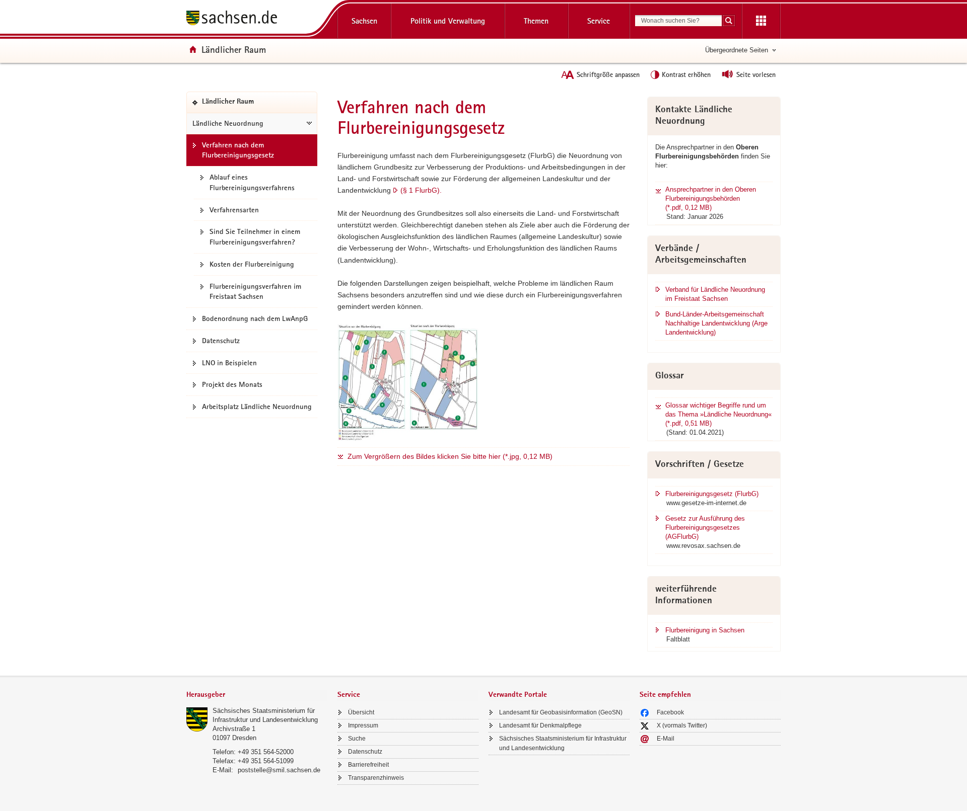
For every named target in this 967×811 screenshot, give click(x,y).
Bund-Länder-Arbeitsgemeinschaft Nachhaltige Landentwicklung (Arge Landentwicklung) (716, 323)
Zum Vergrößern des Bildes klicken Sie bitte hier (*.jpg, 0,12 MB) (450, 456)
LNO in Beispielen (229, 362)
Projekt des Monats (232, 384)
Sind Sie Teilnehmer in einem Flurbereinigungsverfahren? (255, 237)
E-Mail (665, 738)
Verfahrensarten (234, 209)
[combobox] (678, 21)
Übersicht (361, 712)
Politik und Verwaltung (447, 21)
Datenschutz (221, 340)
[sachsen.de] (256, 19)
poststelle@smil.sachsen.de (279, 770)
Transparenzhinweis (376, 777)
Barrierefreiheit (368, 764)
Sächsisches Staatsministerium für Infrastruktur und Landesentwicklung (563, 743)
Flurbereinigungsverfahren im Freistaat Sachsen (255, 291)
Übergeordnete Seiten (736, 50)
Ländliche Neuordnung (227, 123)
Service (598, 21)
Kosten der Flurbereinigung (252, 264)
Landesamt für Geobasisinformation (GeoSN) (561, 712)
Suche (357, 738)
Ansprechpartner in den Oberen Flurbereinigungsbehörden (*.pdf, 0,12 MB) (710, 198)
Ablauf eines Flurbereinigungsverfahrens (252, 182)
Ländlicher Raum (233, 49)
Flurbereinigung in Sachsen (704, 630)
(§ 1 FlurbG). (421, 190)
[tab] (256, 695)
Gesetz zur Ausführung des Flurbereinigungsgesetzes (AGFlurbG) (705, 527)
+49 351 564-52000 (266, 752)
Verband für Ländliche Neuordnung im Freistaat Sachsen (715, 294)
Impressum (363, 725)
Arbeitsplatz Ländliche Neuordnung (257, 406)
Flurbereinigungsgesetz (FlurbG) (711, 494)
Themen (536, 21)
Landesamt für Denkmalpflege (540, 725)
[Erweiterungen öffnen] (761, 21)
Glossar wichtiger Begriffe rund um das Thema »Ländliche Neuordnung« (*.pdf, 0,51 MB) (718, 414)
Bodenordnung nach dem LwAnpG (255, 318)
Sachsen (364, 21)
